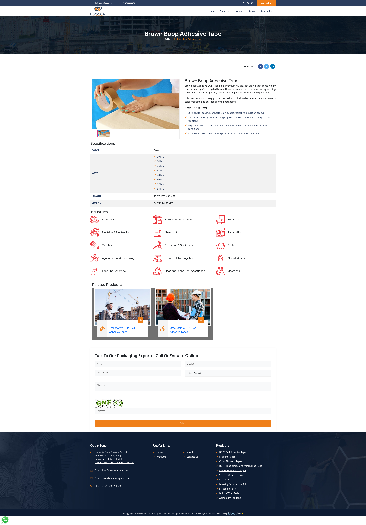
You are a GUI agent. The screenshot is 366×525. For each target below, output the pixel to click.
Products (239, 11)
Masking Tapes (227, 456)
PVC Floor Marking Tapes (232, 470)
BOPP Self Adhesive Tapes (233, 452)
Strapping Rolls (227, 488)
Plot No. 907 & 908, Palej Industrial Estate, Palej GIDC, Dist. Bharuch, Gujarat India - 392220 (114, 459)
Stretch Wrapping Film (231, 475)
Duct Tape (224, 479)
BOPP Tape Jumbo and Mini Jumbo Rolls (240, 465)
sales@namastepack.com (116, 478)
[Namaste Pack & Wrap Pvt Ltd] (97, 11)
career (252, 11)
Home (211, 11)
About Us (225, 11)
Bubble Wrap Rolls (229, 493)
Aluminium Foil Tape (230, 497)
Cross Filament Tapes (230, 461)
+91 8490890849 (128, 3)
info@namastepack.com (104, 3)
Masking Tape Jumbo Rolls (233, 484)
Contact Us (266, 3)
